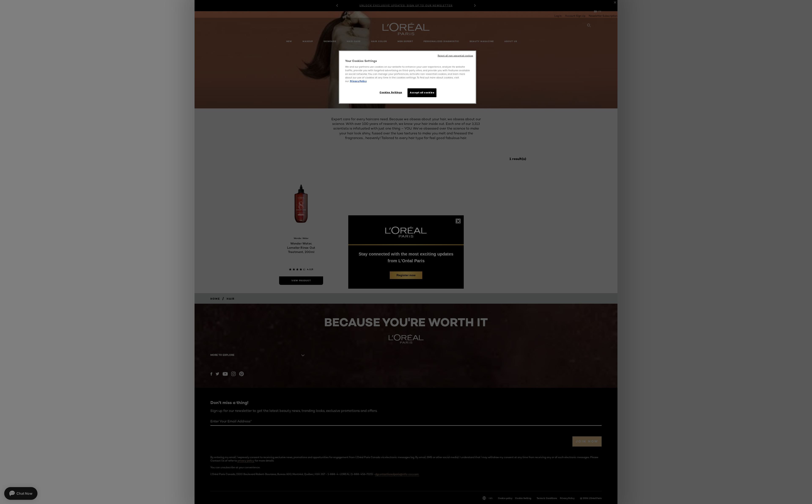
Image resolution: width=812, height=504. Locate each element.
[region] (407, 77)
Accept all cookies (422, 92)
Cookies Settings (391, 92)
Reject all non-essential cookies (455, 55)
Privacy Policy (358, 81)
